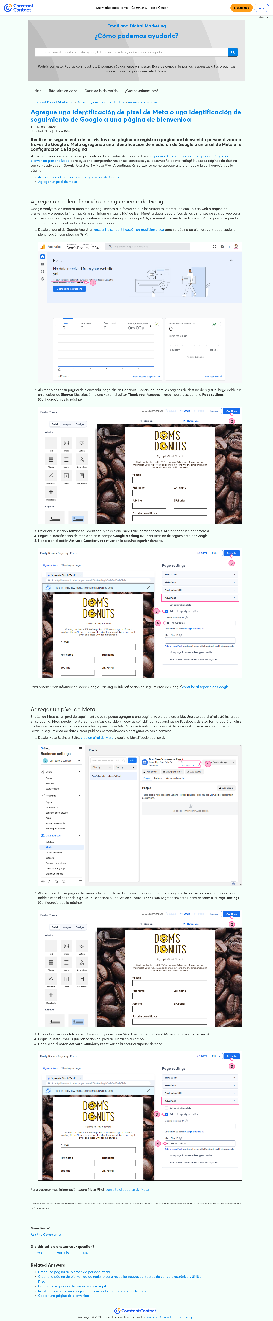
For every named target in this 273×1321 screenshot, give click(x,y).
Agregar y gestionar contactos (100, 102)
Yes (39, 1253)
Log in (261, 8)
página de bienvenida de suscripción (182, 156)
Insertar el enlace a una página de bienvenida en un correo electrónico (92, 1291)
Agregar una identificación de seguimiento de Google (79, 177)
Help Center (159, 7)
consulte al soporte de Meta (127, 1189)
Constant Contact (159, 1317)
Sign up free (241, 7)
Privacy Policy (183, 1317)
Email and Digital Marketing (52, 102)
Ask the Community (46, 1234)
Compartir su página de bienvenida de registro (74, 1286)
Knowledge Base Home (112, 7)
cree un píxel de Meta (97, 737)
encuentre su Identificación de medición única (129, 229)
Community (139, 7)
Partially (62, 1253)
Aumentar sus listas (142, 102)
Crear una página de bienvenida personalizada (74, 1272)
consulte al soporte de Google (205, 687)
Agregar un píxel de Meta (57, 181)
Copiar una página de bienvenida (63, 1296)
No (85, 1253)
